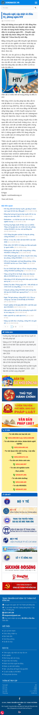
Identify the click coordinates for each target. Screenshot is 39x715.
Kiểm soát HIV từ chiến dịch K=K (15, 315)
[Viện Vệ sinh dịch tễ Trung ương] (20, 530)
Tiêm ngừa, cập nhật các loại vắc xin (15, 653)
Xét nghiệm (7, 655)
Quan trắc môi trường (10, 661)
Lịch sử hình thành (9, 631)
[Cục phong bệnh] (20, 511)
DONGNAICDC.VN (12, 2)
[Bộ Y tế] (20, 501)
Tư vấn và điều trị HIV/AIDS (12, 672)
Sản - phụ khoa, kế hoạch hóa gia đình (16, 669)
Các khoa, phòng (9, 639)
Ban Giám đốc (8, 636)
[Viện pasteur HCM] (20, 540)
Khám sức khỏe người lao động (13, 663)
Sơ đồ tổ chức (8, 642)
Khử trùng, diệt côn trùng (11, 658)
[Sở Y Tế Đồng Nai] (20, 557)
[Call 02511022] (2, 713)
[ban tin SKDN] (20, 381)
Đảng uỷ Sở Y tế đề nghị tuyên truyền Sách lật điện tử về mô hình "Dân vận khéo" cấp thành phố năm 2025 (19, 344)
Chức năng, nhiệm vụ (10, 634)
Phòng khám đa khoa (10, 674)
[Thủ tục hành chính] (20, 394)
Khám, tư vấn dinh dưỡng (11, 666)
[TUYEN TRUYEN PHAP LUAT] (20, 408)
